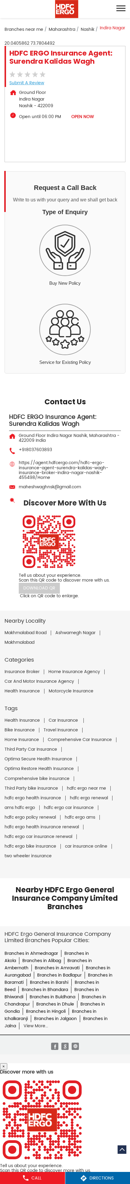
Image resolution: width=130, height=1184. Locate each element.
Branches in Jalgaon (55, 1018)
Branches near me (24, 29)
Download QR (39, 588)
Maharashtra (62, 29)
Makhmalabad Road (26, 633)
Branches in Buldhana (52, 996)
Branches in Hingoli (46, 1011)
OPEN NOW (82, 116)
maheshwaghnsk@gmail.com (50, 486)
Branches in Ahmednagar (31, 953)
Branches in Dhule (55, 1004)
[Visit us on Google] (65, 1046)
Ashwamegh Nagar (75, 633)
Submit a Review (26, 82)
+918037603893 (35, 449)
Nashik (87, 29)
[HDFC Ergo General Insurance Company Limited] (66, 9)
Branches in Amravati (57, 967)
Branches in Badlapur (59, 975)
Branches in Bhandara (45, 989)
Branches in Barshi (49, 982)
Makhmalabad (19, 642)
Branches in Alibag (41, 960)
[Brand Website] (75, 1046)
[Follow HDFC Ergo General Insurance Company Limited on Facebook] (54, 1046)
